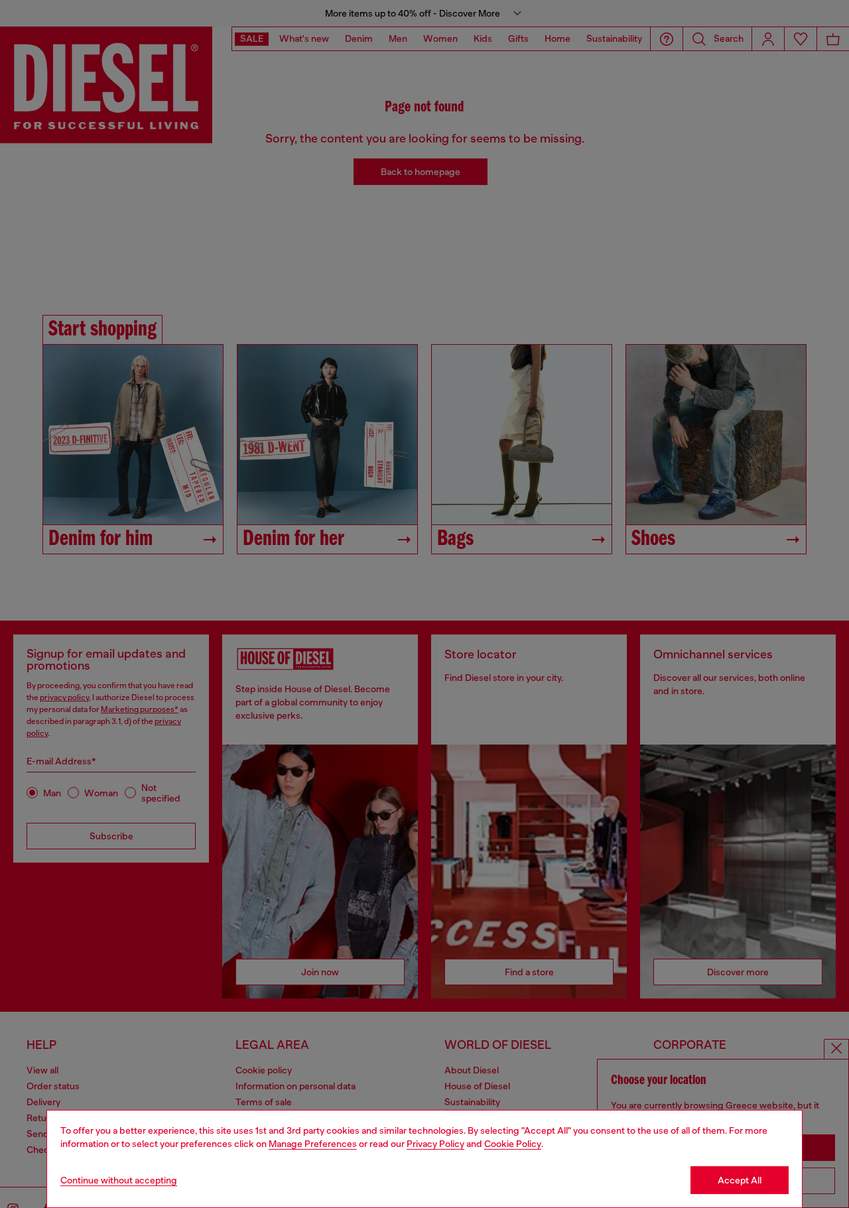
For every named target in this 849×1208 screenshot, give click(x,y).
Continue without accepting (118, 1180)
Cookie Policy (512, 1143)
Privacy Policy (435, 1143)
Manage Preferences (313, 1143)
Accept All (739, 1180)
